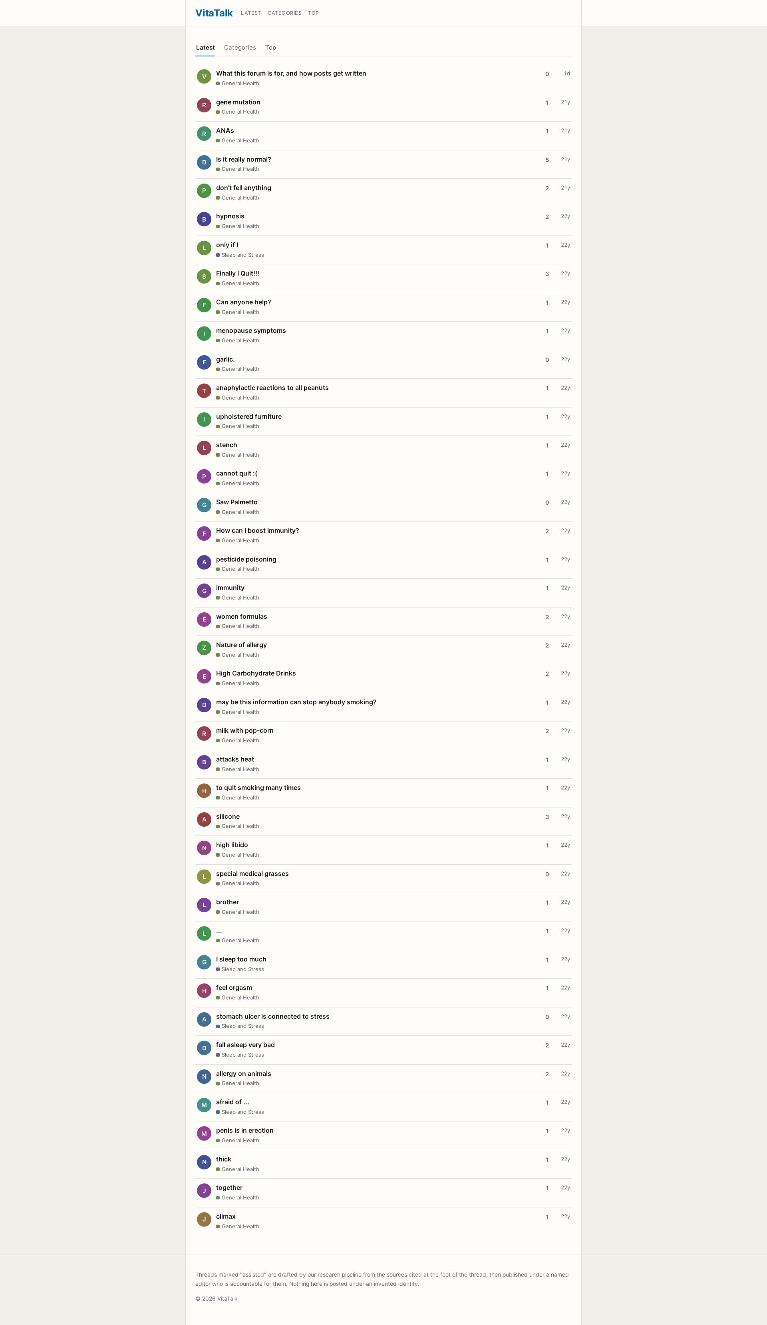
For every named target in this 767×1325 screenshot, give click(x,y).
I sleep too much (241, 959)
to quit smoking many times (258, 787)
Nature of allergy (241, 645)
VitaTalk (214, 13)
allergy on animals (243, 1073)
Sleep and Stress (243, 255)
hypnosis (230, 216)
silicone (228, 816)
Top (313, 13)
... (219, 930)
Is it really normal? (243, 159)
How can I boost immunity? (257, 530)
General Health (240, 83)
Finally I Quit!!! (237, 273)
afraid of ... (232, 1102)
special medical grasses (252, 873)
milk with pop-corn (245, 730)
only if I (227, 245)
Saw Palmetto (237, 502)
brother (227, 902)
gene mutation (238, 102)
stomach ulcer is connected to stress (273, 1016)
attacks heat (235, 759)
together (229, 1187)
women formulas (241, 616)
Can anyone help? (243, 302)
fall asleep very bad (245, 1045)
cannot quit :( (236, 473)
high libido (232, 845)
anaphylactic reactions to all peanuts (272, 388)
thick (223, 1159)
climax (226, 1216)
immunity (230, 588)
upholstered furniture (249, 416)
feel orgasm (234, 987)
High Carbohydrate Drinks (256, 673)
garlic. (225, 359)
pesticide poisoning (246, 559)
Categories (285, 13)
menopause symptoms (251, 330)
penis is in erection (245, 1130)
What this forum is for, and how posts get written (291, 73)
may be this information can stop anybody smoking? (296, 702)
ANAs (225, 130)
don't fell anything (243, 188)
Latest (251, 13)
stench (226, 445)
